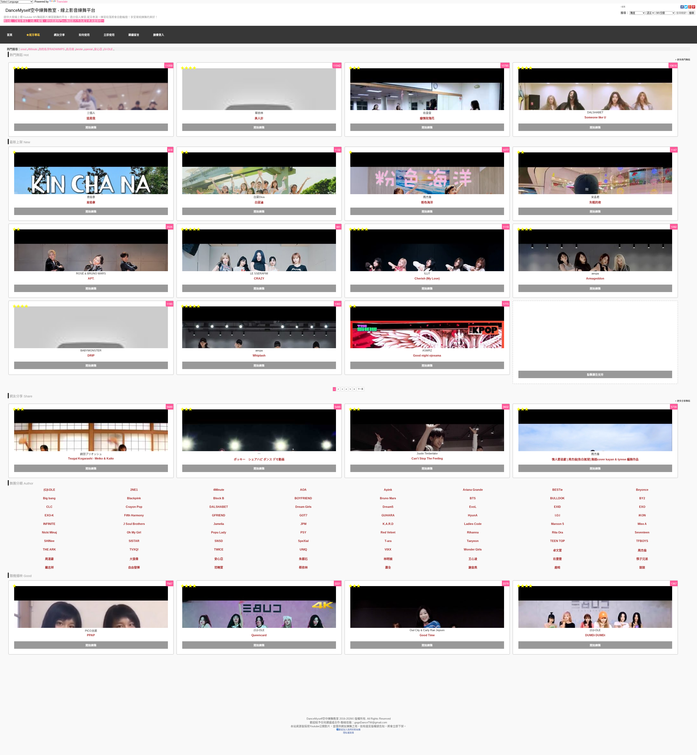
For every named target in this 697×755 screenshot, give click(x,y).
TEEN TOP (557, 541)
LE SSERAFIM (259, 273)
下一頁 (360, 389)
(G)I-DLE (49, 489)
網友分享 (59, 34)
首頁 (9, 34)
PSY (303, 532)
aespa (595, 273)
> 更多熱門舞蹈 (682, 59)
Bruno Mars (388, 498)
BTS (473, 498)
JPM (303, 523)
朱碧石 (303, 558)
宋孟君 (595, 197)
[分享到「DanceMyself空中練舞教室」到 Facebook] (682, 8)
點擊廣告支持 (595, 374)
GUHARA (388, 515)
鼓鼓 (642, 567)
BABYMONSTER (90, 350)
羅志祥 (49, 567)
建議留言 (133, 34)
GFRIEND (218, 515)
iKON (642, 515)
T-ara (388, 541)
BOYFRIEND (303, 498)
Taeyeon (473, 541)
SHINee (49, 541)
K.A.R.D (388, 523)
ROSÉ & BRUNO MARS (91, 273)
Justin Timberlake (427, 453)
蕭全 (388, 567)
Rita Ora (557, 532)
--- (259, 453)
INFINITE (49, 523)
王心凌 (472, 558)
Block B (218, 498)
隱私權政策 (348, 733)
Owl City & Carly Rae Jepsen (427, 630)
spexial (88, 49)
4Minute (32, 49)
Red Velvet (388, 532)
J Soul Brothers (134, 523)
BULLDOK (557, 498)
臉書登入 (158, 34)
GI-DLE (108, 49)
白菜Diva (259, 197)
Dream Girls (303, 506)
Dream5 (388, 506)
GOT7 (303, 515)
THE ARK (49, 549)
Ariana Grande (473, 489)
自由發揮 (134, 567)
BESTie (557, 489)
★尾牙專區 (33, 34)
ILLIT (427, 273)
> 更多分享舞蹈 (682, 401)
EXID (557, 506)
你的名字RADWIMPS (52, 49)
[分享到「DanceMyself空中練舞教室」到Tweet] (686, 8)
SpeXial (303, 541)
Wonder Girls (473, 549)
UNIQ (303, 549)
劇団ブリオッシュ (91, 454)
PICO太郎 (91, 630)
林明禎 (388, 558)
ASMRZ (427, 350)
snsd (23, 49)
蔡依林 (259, 112)
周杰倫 (427, 197)
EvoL (472, 506)
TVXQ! (134, 549)
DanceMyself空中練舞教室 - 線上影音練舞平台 (50, 10)
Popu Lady (218, 532)
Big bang (49, 498)
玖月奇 (70, 49)
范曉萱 (218, 567)
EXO (642, 506)
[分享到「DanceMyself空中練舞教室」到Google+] (689, 8)
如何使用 (84, 34)
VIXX (388, 549)
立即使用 (109, 34)
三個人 (91, 112)
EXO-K (49, 515)
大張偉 (134, 558)
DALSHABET (595, 112)
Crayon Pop (134, 506)
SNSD (219, 541)
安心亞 (98, 49)
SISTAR (134, 541)
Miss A (642, 523)
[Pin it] (693, 8)
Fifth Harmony (134, 515)
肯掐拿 (91, 197)
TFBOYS (642, 541)
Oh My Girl (134, 532)
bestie (79, 49)
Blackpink (134, 498)
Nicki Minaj (49, 532)
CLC (49, 506)
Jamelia (218, 523)
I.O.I (557, 515)
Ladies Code (473, 523)
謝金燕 (472, 567)
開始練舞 (90, 127)
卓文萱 (557, 550)
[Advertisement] (595, 331)
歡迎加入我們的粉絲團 (349, 729)
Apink (388, 489)
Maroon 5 (557, 523)
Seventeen (642, 532)
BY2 (642, 498)
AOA (303, 489)
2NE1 (134, 489)
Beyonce (642, 489)
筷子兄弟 (642, 558)
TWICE (218, 549)
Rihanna (473, 532)
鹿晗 (557, 567)
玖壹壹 (427, 112)
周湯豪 (49, 558)
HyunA (473, 515)
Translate (62, 1)
